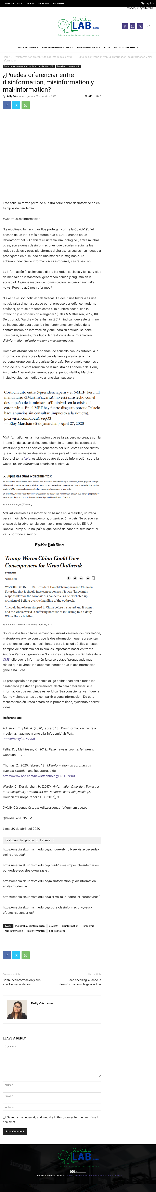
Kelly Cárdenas (15, 96)
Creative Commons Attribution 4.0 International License (93, 1175)
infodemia (88, 925)
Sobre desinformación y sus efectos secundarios (22, 982)
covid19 (53, 925)
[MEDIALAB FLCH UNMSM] (78, 26)
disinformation (70, 925)
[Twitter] (140, 26)
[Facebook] (125, 26)
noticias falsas (57, 930)
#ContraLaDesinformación (30, 925)
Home (6, 57)
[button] (149, 26)
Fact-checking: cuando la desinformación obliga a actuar (80, 982)
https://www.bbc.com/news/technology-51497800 (39, 776)
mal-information (14, 930)
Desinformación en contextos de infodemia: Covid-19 (44, 57)
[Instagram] (132, 26)
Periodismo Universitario (68, 66)
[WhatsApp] (26, 105)
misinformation (36, 930)
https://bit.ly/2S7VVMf (19, 739)
